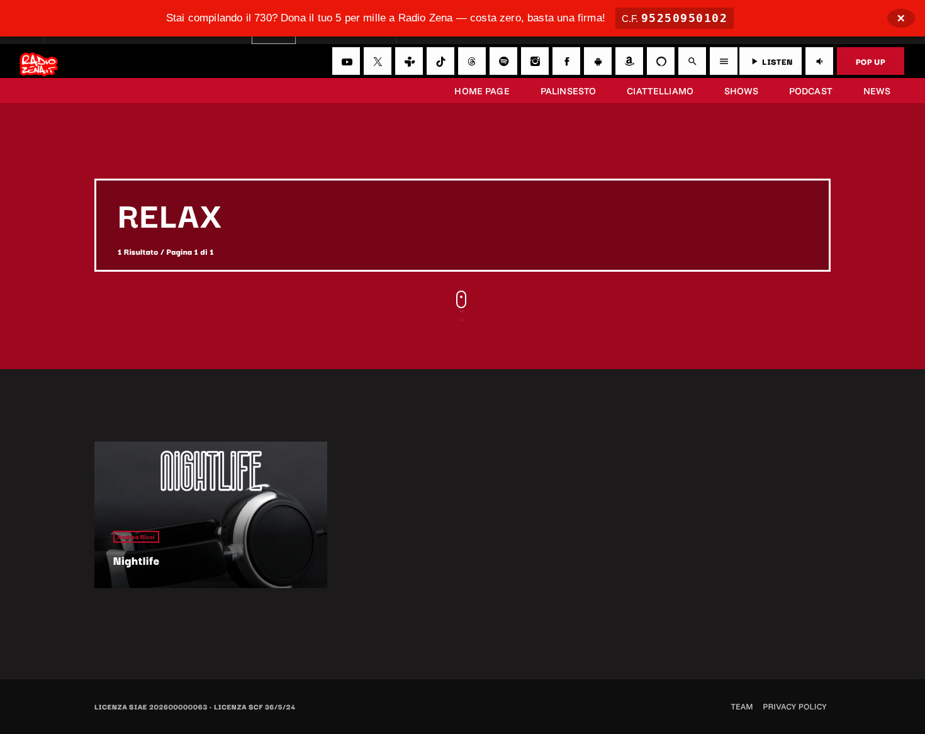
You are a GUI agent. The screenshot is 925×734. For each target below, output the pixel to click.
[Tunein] (409, 61)
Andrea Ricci (136, 537)
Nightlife (136, 560)
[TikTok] (440, 61)
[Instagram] (535, 61)
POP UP (870, 61)
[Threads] (472, 61)
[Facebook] (566, 61)
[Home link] (39, 61)
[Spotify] (503, 61)
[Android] (598, 61)
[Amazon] (629, 61)
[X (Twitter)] (377, 61)
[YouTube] (346, 61)
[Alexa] (661, 61)
